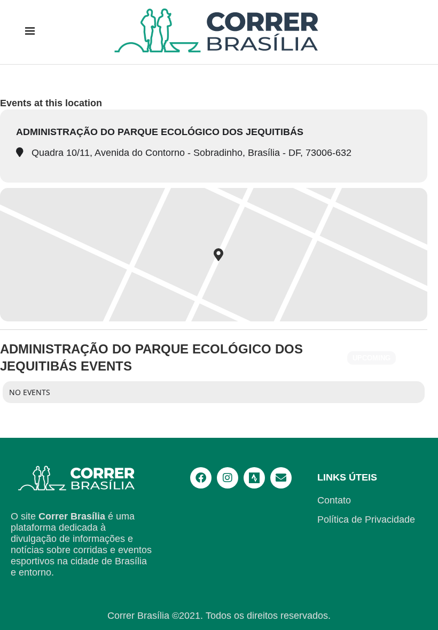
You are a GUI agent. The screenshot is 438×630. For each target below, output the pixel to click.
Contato (334, 500)
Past (413, 358)
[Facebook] (201, 478)
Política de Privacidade (366, 519)
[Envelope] (281, 478)
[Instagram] (227, 478)
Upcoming (371, 358)
